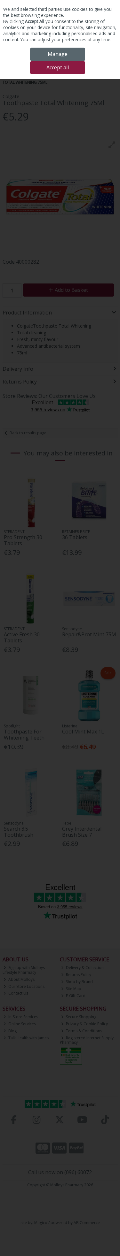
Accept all (57, 67)
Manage (58, 54)
